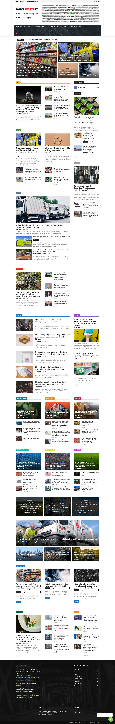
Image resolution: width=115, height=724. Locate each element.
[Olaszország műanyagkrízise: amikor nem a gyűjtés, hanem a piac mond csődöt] (19, 438)
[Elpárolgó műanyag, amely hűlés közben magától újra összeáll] (89, 70)
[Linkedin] (96, 1)
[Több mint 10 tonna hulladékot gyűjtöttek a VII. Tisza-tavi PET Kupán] (48, 115)
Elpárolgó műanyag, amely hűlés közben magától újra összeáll (56, 585)
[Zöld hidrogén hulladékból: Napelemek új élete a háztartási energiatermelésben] (48, 441)
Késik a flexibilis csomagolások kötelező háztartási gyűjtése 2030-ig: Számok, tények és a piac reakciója (90, 481)
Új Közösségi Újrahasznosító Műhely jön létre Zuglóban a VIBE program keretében (91, 628)
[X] (98, 1)
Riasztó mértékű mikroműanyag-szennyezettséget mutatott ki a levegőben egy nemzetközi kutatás (28, 689)
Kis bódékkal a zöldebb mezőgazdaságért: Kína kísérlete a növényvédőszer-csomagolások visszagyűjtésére (85, 464)
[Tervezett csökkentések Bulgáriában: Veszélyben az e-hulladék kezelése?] (86, 175)
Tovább (18, 602)
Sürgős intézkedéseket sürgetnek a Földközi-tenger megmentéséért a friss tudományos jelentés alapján (31, 423)
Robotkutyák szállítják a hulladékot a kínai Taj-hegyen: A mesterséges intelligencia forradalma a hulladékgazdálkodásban (28, 109)
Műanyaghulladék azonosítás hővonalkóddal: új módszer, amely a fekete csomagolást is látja (86, 586)
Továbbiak (86, 655)
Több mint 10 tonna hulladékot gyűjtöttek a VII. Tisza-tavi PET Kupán (61, 115)
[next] (97, 40)
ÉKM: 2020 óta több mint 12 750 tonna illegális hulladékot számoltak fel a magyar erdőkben (28, 294)
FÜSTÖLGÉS (29, 500)
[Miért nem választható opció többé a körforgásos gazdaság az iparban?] (68, 70)
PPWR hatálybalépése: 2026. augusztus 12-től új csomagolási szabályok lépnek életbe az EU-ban (52, 337)
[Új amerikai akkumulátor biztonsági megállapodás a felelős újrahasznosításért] (48, 170)
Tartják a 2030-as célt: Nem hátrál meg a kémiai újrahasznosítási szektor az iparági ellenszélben (28, 671)
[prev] (94, 40)
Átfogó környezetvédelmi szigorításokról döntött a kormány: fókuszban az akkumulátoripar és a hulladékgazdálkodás (60, 276)
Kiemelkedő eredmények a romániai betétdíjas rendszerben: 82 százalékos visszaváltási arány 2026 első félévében (86, 356)
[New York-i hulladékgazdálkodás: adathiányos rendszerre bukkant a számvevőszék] (29, 554)
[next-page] (19, 124)
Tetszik (97, 87)
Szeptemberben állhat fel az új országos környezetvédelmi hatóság (61, 303)
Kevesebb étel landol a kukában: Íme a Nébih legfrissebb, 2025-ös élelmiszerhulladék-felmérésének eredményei (86, 413)
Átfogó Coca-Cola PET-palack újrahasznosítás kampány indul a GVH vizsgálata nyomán (56, 465)
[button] (97, 30)
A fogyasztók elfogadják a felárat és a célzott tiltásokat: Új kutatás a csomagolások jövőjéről (31, 474)
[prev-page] (17, 124)
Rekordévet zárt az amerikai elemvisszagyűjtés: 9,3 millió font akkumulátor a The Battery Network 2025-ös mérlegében (86, 120)
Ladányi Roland (19, 113)
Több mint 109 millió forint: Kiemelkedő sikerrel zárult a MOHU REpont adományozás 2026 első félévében (86, 322)
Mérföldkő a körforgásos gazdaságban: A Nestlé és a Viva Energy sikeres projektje (32, 488)
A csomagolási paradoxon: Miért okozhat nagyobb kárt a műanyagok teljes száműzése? (28, 679)
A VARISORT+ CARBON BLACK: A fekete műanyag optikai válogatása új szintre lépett (90, 474)
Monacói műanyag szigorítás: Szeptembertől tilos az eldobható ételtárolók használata (30, 481)
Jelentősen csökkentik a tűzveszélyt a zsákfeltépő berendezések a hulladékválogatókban (90, 488)
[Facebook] (95, 1)
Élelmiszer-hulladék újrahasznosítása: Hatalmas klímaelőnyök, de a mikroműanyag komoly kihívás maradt (28, 638)
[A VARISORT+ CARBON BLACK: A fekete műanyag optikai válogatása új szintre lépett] (77, 474)
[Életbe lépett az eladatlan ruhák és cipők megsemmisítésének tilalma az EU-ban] (24, 387)
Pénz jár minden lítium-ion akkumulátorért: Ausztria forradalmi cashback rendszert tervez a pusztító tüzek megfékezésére (90, 137)
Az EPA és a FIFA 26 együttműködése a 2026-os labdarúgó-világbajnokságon (57, 414)
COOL (17, 103)
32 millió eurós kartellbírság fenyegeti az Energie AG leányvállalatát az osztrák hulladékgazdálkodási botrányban (61, 481)
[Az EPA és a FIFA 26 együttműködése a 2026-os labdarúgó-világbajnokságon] (57, 410)
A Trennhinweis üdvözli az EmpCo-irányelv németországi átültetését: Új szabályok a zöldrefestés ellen (60, 474)
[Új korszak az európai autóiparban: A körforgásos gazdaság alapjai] (24, 325)
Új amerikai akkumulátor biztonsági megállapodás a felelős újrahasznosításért (62, 169)
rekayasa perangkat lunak (22, 688)
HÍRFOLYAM (20, 62)
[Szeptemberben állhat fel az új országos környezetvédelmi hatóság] (48, 303)
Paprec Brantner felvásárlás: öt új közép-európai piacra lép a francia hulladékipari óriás (33, 179)
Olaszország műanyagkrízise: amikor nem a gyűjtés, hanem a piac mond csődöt (31, 438)
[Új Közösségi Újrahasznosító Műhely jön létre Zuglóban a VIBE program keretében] (78, 628)
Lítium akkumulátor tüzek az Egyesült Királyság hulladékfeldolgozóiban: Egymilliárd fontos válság (28, 413)
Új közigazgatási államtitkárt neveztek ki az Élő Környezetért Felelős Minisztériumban (61, 285)
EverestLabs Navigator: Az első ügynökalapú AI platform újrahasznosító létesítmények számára (27, 151)
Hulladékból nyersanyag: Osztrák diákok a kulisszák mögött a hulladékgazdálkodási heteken (62, 107)
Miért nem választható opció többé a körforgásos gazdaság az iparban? (57, 150)
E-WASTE (76, 183)
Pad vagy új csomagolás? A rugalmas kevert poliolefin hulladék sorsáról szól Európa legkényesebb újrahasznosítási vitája (28, 587)
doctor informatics (20, 669)
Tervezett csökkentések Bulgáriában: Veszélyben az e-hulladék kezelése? (44, 39)
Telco (17, 683)
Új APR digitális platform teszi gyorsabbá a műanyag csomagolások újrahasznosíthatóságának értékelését (28, 464)
